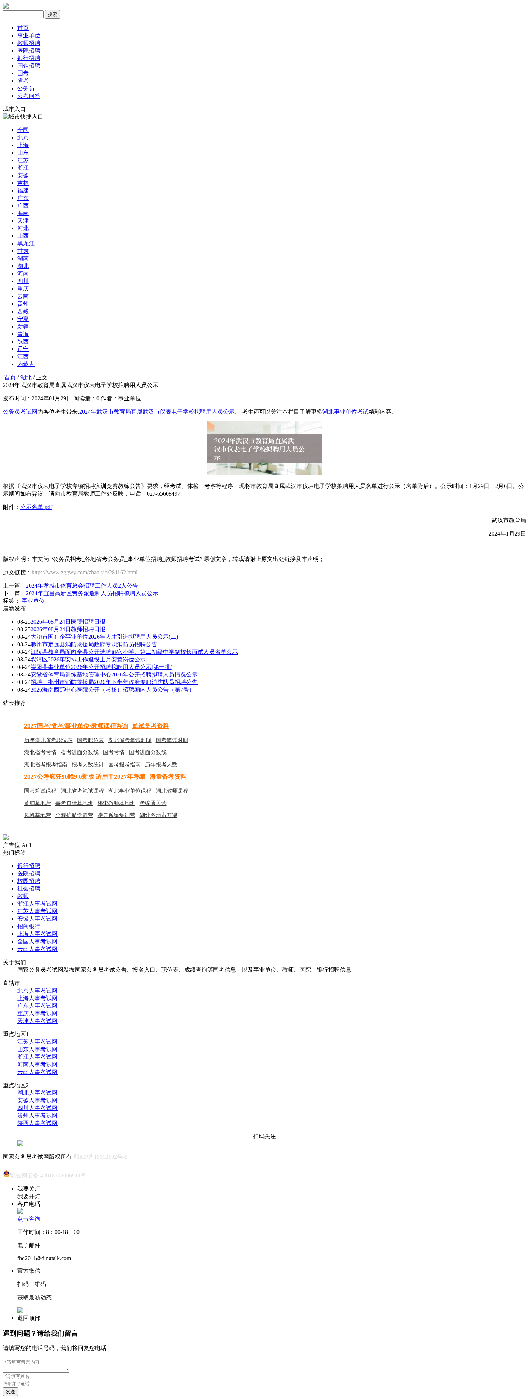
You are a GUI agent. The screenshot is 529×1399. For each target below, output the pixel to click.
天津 (23, 221)
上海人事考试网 (37, 934)
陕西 (23, 341)
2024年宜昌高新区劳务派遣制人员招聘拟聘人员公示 (92, 593)
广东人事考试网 (37, 1006)
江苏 (23, 160)
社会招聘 (28, 888)
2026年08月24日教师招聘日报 (68, 629)
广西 (23, 205)
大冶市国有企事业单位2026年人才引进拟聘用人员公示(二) (104, 637)
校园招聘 (28, 881)
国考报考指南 (124, 764)
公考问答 (28, 96)
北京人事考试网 (37, 991)
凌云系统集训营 (116, 815)
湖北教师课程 (172, 791)
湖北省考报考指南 (45, 764)
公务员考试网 (20, 412)
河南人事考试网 (37, 1064)
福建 (23, 190)
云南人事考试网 (37, 949)
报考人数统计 (88, 764)
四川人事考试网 (37, 1108)
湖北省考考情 (40, 752)
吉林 (23, 183)
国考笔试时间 (172, 740)
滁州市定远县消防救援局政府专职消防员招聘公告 (94, 644)
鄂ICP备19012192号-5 (100, 1157)
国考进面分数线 (148, 752)
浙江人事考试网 (37, 904)
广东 (23, 198)
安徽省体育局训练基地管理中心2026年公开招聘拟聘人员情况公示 (114, 674)
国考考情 (114, 752)
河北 (23, 228)
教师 (23, 896)
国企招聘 (28, 66)
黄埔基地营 (37, 803)
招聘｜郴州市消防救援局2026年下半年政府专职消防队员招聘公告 (114, 682)
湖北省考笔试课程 (82, 791)
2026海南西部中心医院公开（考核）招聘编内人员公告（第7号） (113, 690)
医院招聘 (28, 50)
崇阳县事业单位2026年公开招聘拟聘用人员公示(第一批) (101, 667)
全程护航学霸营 (74, 815)
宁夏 (23, 319)
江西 (23, 357)
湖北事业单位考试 (345, 412)
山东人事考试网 (37, 1049)
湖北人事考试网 (37, 1093)
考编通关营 (153, 803)
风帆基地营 (37, 815)
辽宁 (23, 349)
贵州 (23, 304)
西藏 (23, 311)
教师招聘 (28, 43)
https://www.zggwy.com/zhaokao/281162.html (84, 572)
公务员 (26, 88)
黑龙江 (26, 243)
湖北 (23, 266)
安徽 (23, 175)
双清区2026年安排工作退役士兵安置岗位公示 (88, 659)
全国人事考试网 (37, 941)
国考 (23, 73)
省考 (23, 81)
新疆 (23, 326)
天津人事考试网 (37, 1021)
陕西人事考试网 (37, 1123)
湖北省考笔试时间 (130, 740)
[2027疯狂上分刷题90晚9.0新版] (6, 838)
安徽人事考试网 (37, 919)
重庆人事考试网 (37, 1013)
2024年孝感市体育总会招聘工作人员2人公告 (82, 586)
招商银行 (28, 926)
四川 (23, 281)
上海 (23, 145)
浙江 (23, 168)
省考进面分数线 (80, 752)
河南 (23, 273)
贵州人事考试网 (37, 1115)
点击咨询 (28, 1219)
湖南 (23, 258)
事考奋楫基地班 (74, 803)
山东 (23, 153)
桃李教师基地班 (116, 803)
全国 (23, 130)
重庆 (23, 289)
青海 (23, 334)
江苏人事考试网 (37, 911)
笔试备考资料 (150, 726)
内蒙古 (26, 364)
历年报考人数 (161, 764)
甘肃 (23, 251)
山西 (23, 236)
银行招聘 (28, 58)
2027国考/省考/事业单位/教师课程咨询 (76, 726)
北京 (23, 138)
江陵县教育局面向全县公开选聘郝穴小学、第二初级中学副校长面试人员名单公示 (134, 652)
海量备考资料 (168, 776)
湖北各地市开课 (158, 815)
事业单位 (28, 35)
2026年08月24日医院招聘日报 (68, 622)
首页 (23, 28)
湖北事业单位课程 (130, 791)
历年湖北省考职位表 (48, 740)
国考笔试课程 (40, 791)
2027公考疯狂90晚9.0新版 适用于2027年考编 (84, 776)
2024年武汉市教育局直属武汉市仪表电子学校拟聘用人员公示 (157, 412)
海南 (23, 213)
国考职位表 (90, 740)
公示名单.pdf (36, 507)
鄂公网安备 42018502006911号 (48, 1175)
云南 (23, 296)
